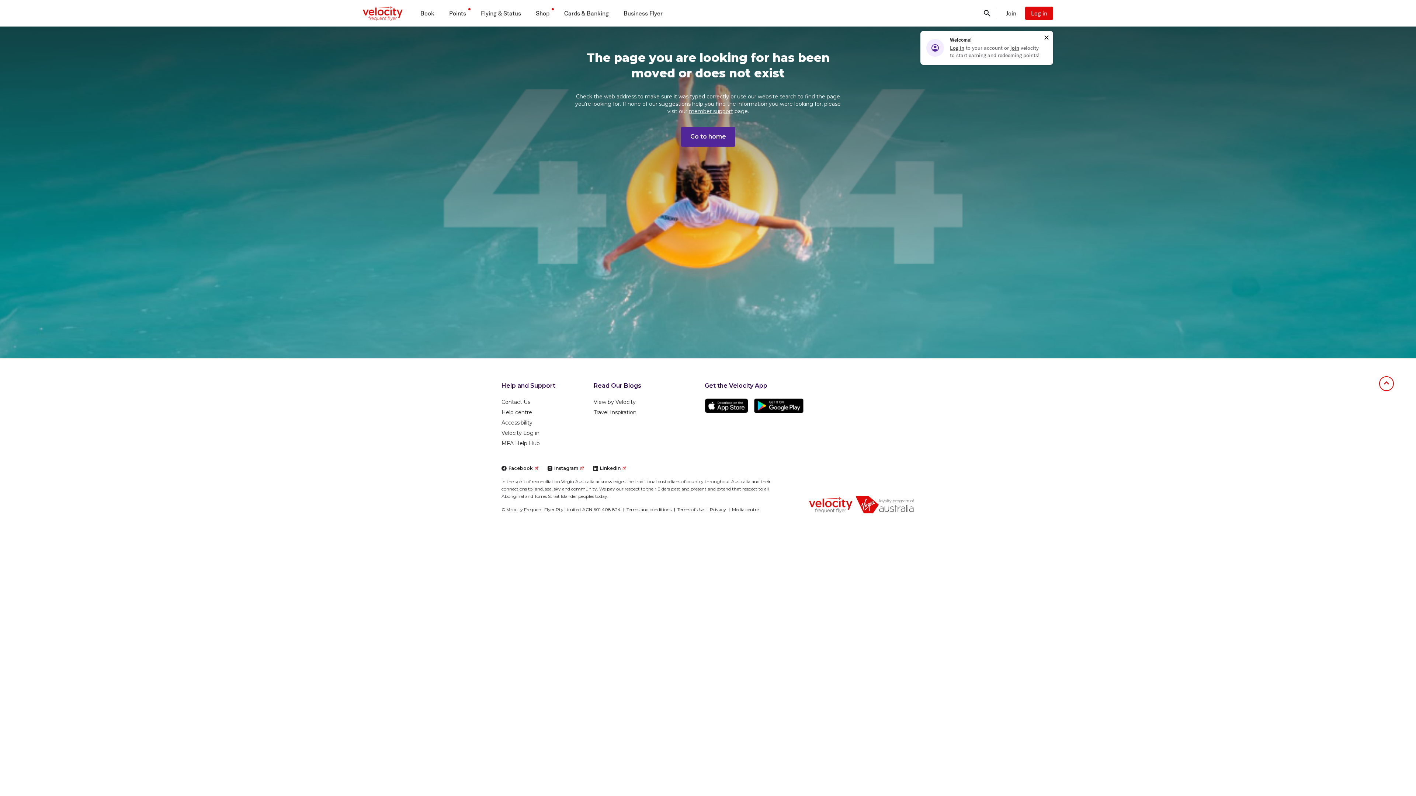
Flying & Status (501, 13)
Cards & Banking (586, 13)
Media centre (745, 509)
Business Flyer (643, 13)
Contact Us (516, 402)
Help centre (517, 412)
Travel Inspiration (615, 412)
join (1014, 48)
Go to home (708, 136)
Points (457, 13)
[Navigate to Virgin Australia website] (885, 504)
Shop (542, 13)
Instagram (566, 468)
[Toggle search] (987, 13)
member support (711, 111)
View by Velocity (615, 402)
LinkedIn (610, 468)
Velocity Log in (520, 433)
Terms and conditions (649, 509)
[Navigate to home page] (831, 504)
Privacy (718, 509)
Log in (1039, 13)
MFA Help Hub (521, 443)
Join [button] (1011, 13)
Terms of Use (690, 509)
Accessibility (517, 422)
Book (427, 13)
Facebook (521, 468)
